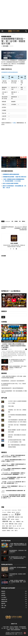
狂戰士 (10, 521)
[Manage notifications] (25, 633)
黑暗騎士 (8, 530)
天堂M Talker (7, 34)
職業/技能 (11, 524)
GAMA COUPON (7, 510)
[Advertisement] (14, 15)
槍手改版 (12, 519)
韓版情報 (5, 528)
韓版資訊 (11, 528)
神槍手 (14, 521)
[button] (2, 31)
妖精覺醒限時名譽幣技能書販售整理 (9, 72)
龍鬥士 (16, 530)
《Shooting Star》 (5, 60)
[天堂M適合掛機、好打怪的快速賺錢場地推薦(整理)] (4, 569)
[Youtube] (17, 249)
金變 (17, 526)
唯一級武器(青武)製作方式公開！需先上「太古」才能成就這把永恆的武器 (13, 384)
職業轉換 (15, 523)
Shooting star (7, 221)
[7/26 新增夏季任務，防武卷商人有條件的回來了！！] (4, 575)
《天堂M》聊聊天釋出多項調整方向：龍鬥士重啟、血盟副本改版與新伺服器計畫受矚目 (13, 345)
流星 (20, 221)
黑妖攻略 (22, 528)
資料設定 (20, 523)
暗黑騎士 (4, 519)
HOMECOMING (14, 510)
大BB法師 (4, 481)
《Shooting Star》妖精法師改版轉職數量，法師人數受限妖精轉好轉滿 (20, 228)
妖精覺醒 (16, 221)
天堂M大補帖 (11, 406)
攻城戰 (21, 517)
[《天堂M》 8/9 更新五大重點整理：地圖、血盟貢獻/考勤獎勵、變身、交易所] (4, 582)
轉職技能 (23, 221)
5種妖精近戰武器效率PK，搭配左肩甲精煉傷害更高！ (12, 388)
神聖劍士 (18, 521)
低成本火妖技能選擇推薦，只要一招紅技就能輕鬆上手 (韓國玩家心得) (14, 391)
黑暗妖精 (4, 530)
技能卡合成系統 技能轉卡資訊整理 (10, 183)
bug (3, 510)
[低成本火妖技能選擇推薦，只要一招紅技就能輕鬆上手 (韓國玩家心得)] (4, 368)
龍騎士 (12, 530)
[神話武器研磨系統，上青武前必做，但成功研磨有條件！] (4, 552)
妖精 (12, 221)
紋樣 (3, 523)
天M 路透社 (13, 34)
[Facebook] (11, 249)
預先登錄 (16, 528)
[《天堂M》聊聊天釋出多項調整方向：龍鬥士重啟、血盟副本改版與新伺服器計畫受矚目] (14, 333)
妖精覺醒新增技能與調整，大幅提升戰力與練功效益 (14, 176)
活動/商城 (5, 521)
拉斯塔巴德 (17, 517)
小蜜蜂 (14, 122)
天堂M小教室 (4, 517)
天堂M (17, 514)
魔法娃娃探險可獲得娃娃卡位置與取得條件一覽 (15, 490)
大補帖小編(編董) (5, 46)
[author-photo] (14, 241)
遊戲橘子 (10, 526)
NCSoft (19, 510)
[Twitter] (14, 249)
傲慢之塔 (13, 512)
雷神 (20, 526)
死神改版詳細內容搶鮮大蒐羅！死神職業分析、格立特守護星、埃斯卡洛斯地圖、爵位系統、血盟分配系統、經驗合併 (13, 496)
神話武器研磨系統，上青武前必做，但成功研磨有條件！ (13, 380)
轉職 (7, 526)
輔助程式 (3, 526)
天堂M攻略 (11, 517)
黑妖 (19, 528)
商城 (9, 514)
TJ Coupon (4, 512)
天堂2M (12, 514)
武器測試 (17, 519)
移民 (22, 521)
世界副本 (9, 512)
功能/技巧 (18, 512)
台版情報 (5, 514)
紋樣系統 (6, 523)
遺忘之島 (14, 526)
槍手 (9, 519)
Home (2, 34)
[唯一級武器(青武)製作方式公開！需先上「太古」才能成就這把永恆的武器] (4, 361)
